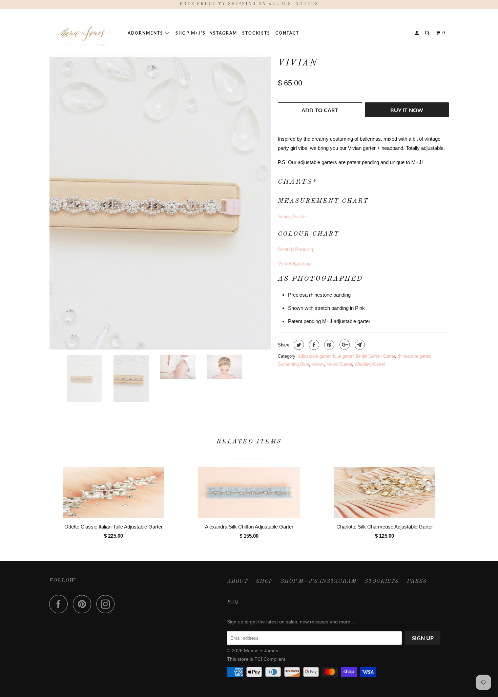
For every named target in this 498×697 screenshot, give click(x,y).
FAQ (232, 602)
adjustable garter (314, 356)
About (237, 581)
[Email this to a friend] (359, 345)
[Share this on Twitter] (298, 345)
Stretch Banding (295, 249)
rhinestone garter (414, 356)
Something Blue (293, 364)
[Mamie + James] (84, 32)
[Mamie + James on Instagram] (107, 604)
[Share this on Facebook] (313, 345)
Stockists (256, 33)
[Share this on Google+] (344, 345)
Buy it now (406, 110)
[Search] (428, 33)
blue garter (343, 356)
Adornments (146, 33)
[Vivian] (160, 128)
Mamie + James (261, 650)
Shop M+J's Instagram (206, 33)
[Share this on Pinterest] (328, 345)
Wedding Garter (370, 364)
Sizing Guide (292, 216)
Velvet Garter (339, 364)
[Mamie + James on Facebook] (60, 604)
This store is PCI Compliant (256, 659)
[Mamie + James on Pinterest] (84, 604)
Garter (389, 356)
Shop (264, 581)
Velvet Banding (294, 263)
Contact (287, 33)
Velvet (318, 364)
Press (417, 581)
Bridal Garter (368, 356)
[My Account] (417, 33)
